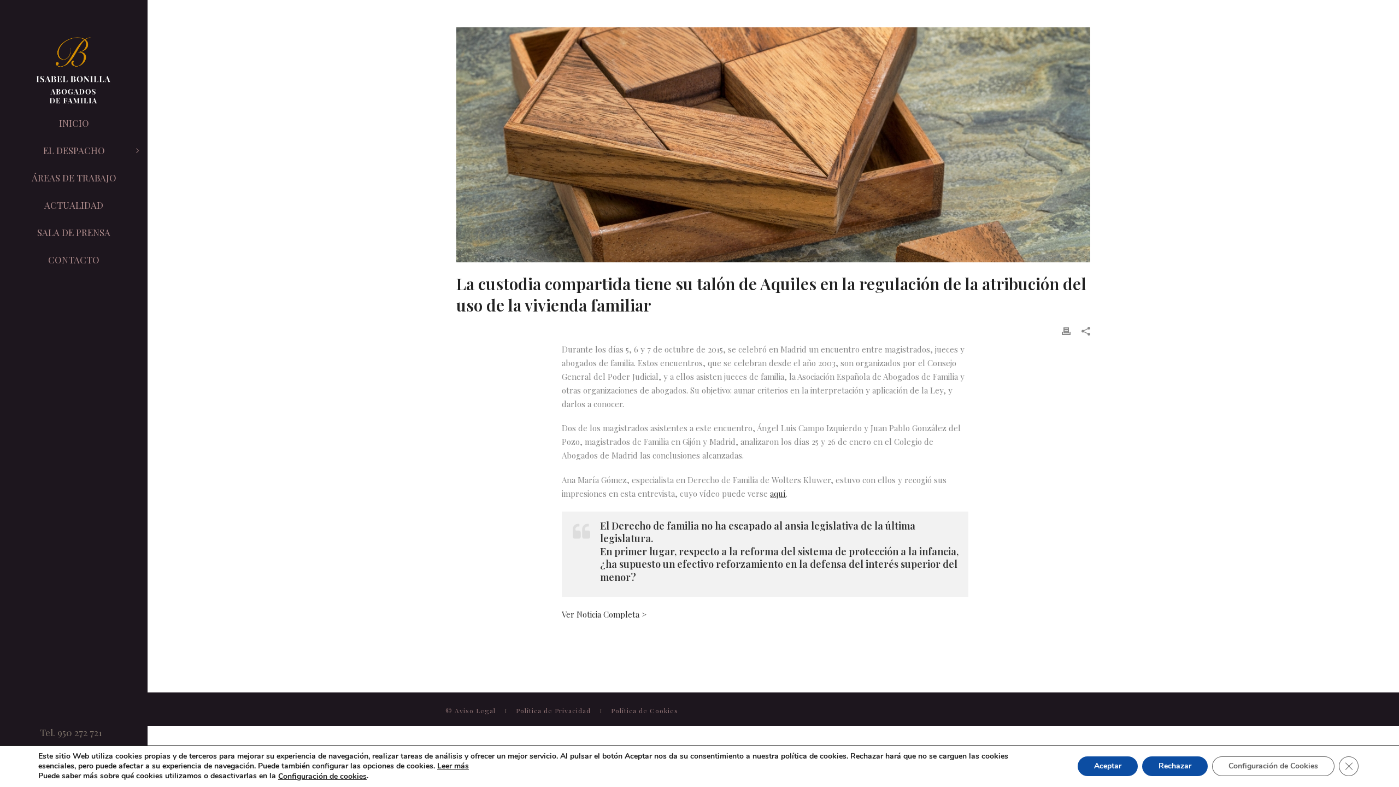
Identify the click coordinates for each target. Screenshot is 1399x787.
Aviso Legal (476, 710)
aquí (778, 493)
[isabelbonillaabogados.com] (74, 71)
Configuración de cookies (322, 777)
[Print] (1066, 330)
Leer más (453, 766)
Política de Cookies (644, 710)
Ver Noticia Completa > (604, 614)
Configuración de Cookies (1273, 766)
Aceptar (1107, 766)
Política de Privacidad (554, 710)
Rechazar (1175, 766)
